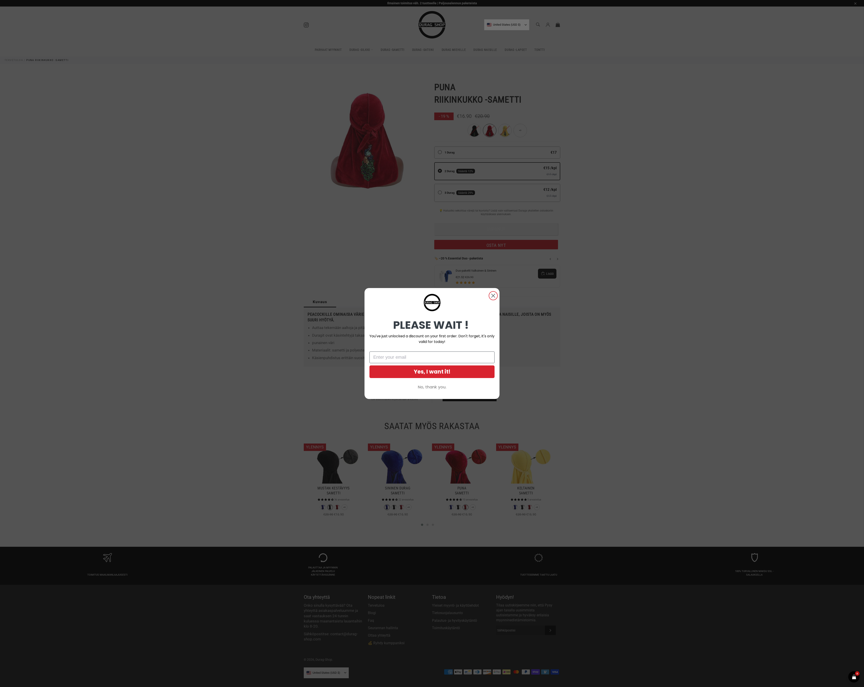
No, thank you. (432, 387)
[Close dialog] (493, 295)
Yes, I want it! (432, 371)
